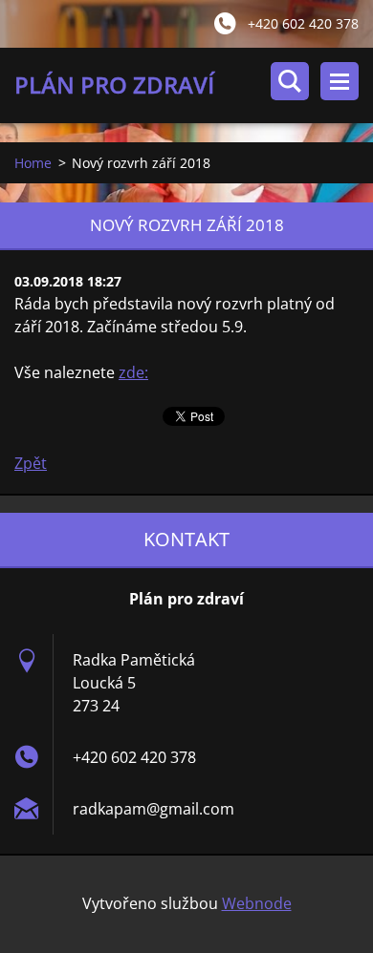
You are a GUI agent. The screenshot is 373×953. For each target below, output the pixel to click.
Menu (339, 81)
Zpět (30, 463)
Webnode (257, 903)
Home (33, 163)
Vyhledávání (290, 81)
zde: (133, 372)
